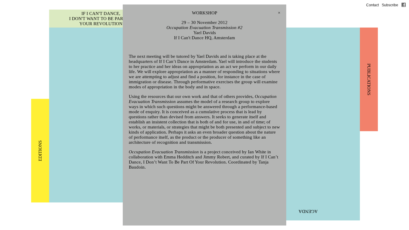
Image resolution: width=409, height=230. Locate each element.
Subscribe (390, 5)
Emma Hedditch (179, 157)
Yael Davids (204, 32)
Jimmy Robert (216, 157)
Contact (372, 5)
